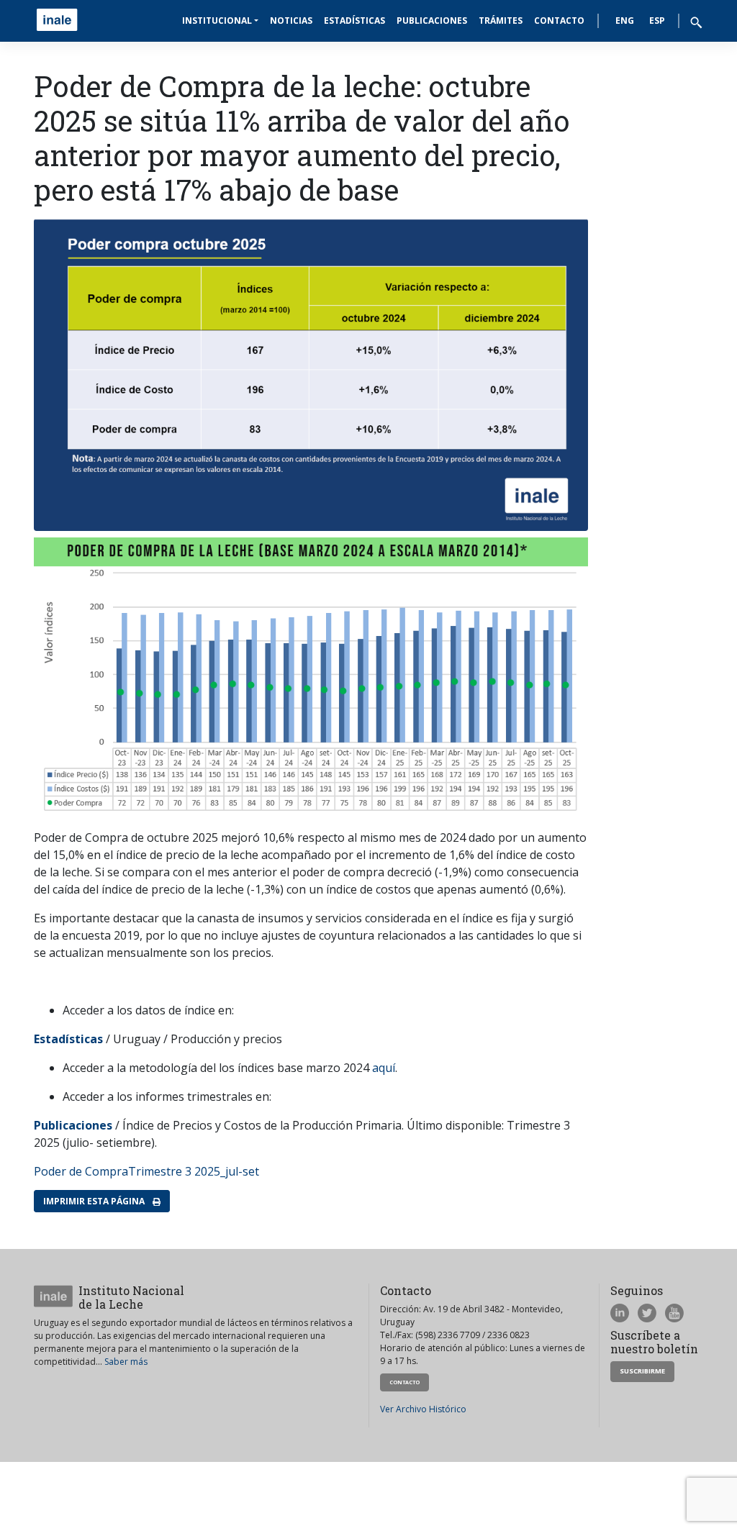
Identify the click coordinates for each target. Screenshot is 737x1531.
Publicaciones (432, 20)
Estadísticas (354, 20)
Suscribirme (642, 1371)
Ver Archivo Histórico (423, 1409)
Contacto (559, 20)
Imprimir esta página (95, 1201)
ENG (624, 20)
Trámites (501, 20)
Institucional (217, 20)
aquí (383, 1068)
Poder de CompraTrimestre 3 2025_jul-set (146, 1171)
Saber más (126, 1361)
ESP (657, 20)
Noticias (291, 20)
